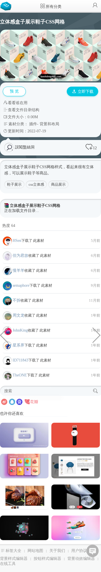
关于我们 (57, 551)
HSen (17, 240)
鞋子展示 (14, 184)
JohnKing (20, 330)
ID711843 (20, 360)
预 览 (14, 91)
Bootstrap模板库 (7, 5)
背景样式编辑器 (13, 558)
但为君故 (20, 255)
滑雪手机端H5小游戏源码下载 (4, 334)
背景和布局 (49, 124)
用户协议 (79, 551)
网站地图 (35, 551)
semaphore (21, 285)
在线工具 (8, 564)
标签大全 (13, 551)
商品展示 (58, 184)
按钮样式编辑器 (47, 558)
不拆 (16, 300)
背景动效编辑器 (81, 558)
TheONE (20, 375)
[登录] (95, 6)
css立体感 (36, 184)
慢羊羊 (18, 270)
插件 (33, 124)
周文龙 (18, 315)
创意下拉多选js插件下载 (97, 334)
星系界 (18, 345)
